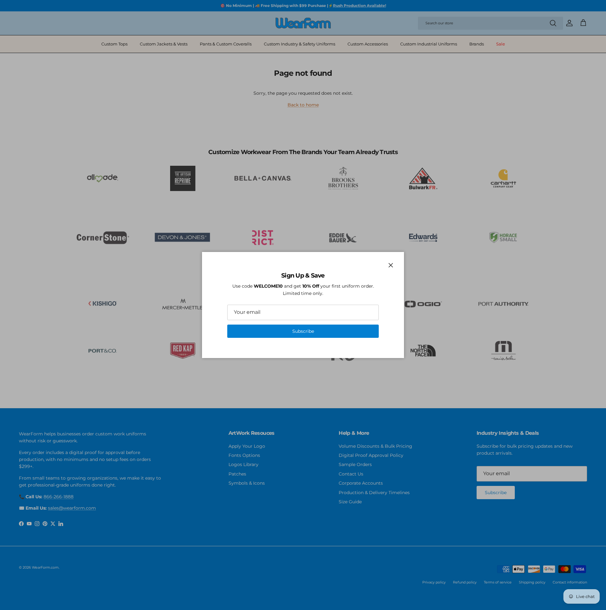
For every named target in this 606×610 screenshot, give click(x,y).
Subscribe (303, 331)
